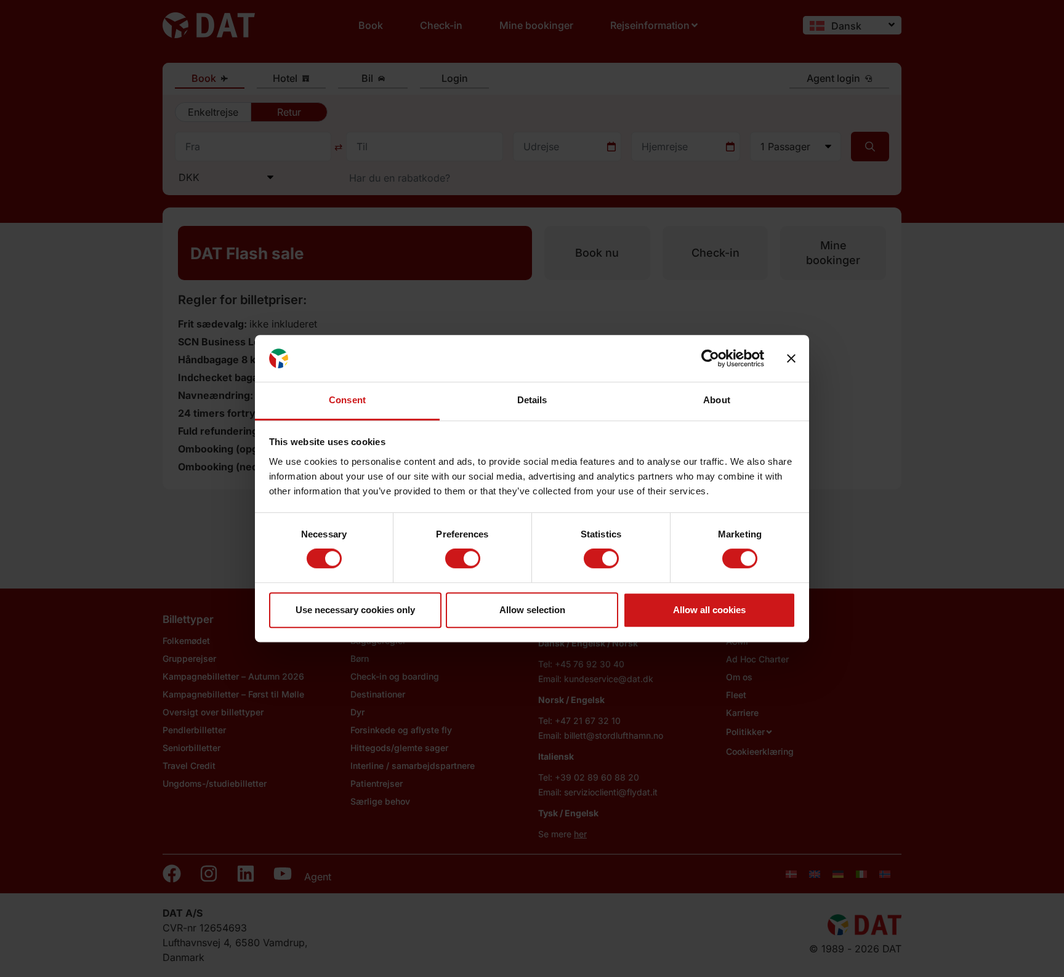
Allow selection (532, 610)
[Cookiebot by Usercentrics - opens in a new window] (710, 358)
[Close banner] (791, 358)
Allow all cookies (709, 610)
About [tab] (716, 400)
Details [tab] (532, 400)
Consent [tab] (347, 400)
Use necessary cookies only (355, 610)
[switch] (462, 558)
